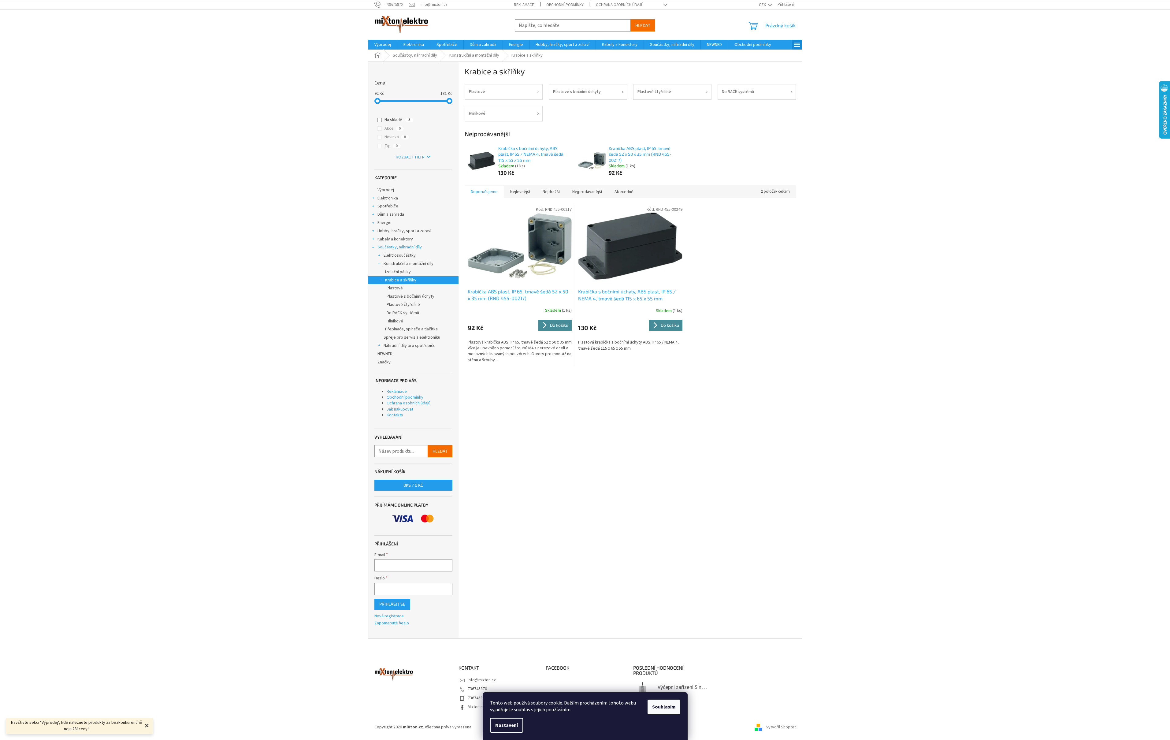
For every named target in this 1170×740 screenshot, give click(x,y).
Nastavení (506, 725)
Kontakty (395, 415)
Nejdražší (551, 192)
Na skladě (397, 120)
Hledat (642, 25)
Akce (392, 128)
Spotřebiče (387, 206)
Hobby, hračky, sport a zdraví (404, 231)
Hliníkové (395, 321)
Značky (384, 362)
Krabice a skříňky (400, 280)
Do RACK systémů (403, 313)
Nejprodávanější (587, 192)
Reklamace (524, 5)
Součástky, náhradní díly (399, 247)
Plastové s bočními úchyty (410, 296)
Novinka (395, 137)
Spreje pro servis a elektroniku (412, 337)
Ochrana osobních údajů (620, 5)
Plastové (395, 288)
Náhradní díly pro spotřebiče (410, 346)
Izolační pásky (398, 272)
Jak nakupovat (400, 409)
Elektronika (387, 198)
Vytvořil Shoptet (781, 727)
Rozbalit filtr (410, 157)
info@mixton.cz (482, 680)
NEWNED (384, 354)
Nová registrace (389, 616)
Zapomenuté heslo (391, 623)
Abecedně (624, 192)
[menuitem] (382, 45)
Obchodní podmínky (565, 5)
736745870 (477, 689)
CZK (763, 5)
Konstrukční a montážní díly (408, 264)
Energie (384, 223)
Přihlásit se (392, 604)
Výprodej (385, 190)
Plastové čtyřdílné (403, 305)
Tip (391, 146)
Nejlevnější (520, 192)
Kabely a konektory (395, 239)
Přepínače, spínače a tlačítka (411, 329)
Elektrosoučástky (400, 255)
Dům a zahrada (390, 214)
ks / (413, 485)
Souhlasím (664, 707)
